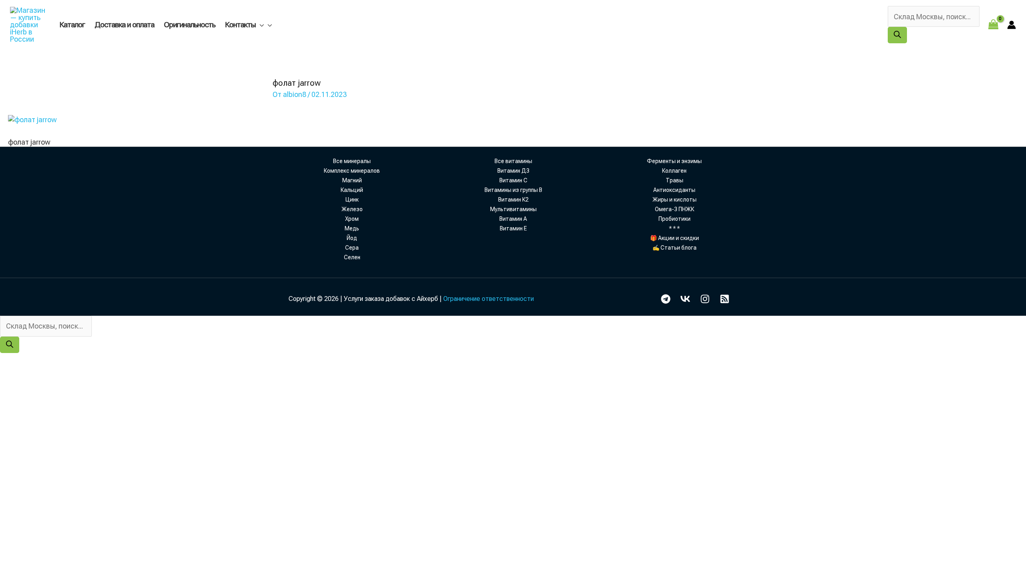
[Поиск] (897, 35)
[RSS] (724, 299)
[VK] (685, 299)
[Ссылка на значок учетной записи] (1011, 24)
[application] (260, 24)
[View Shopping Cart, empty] (993, 24)
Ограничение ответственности (488, 299)
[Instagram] (705, 299)
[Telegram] (666, 299)
